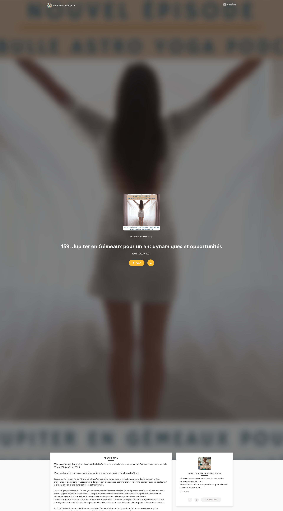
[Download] (150, 262)
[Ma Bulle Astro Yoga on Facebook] (190, 500)
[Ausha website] (229, 4)
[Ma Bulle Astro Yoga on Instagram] (196, 500)
